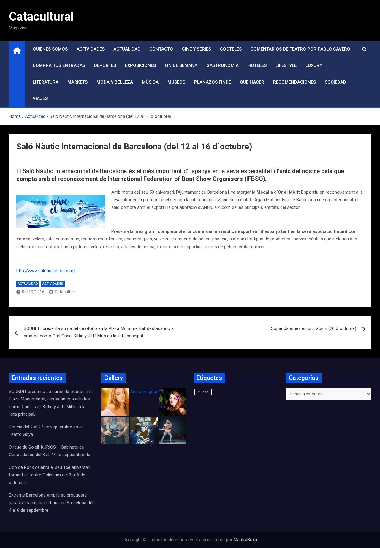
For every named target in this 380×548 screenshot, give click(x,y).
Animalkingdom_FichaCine (156, 391)
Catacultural (41, 17)
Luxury (313, 65)
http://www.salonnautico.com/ (45, 270)
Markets (77, 82)
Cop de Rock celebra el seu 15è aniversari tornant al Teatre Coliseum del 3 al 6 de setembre (49, 475)
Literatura (45, 82)
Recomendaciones (294, 82)
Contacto (161, 49)
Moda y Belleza (114, 82)
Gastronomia (222, 65)
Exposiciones (140, 65)
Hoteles (257, 65)
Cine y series (196, 49)
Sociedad (335, 82)
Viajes (40, 98)
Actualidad (126, 49)
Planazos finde (212, 82)
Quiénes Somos (50, 49)
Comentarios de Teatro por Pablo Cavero (300, 49)
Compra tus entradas (59, 65)
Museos (176, 82)
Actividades (90, 49)
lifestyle (286, 65)
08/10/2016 (33, 291)
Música (150, 82)
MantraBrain (245, 539)
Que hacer (252, 82)
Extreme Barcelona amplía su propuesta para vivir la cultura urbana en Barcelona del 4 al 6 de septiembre (51, 502)
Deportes (105, 65)
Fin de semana (181, 65)
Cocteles (231, 49)
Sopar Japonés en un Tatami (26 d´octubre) (313, 328)
